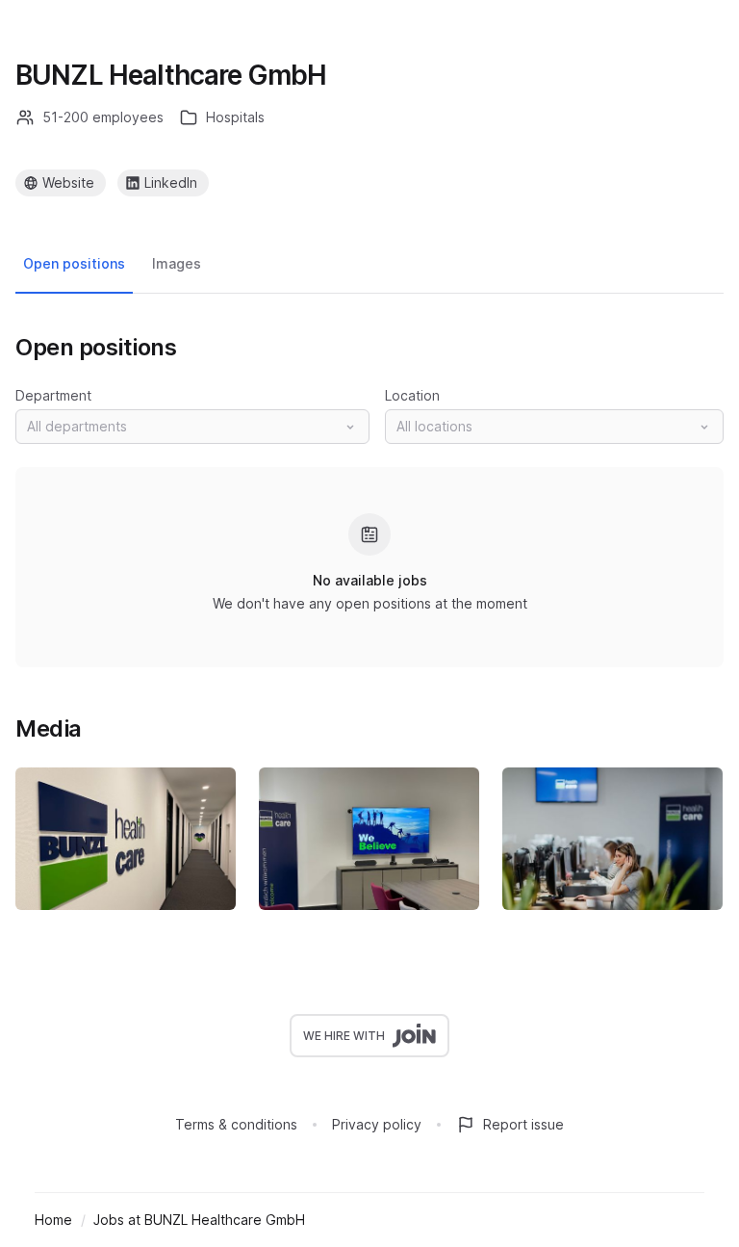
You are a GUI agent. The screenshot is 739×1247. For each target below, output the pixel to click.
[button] (192, 426)
